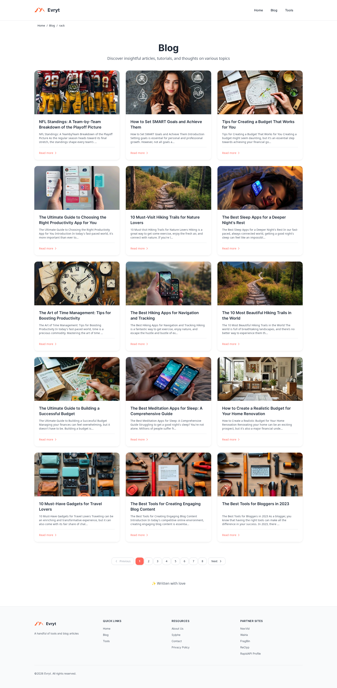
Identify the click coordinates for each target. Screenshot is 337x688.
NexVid (245, 628)
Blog (274, 10)
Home (258, 10)
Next (214, 561)
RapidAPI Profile (250, 653)
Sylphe (176, 634)
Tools (289, 10)
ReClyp (244, 647)
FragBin (245, 641)
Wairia (244, 634)
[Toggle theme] (301, 11)
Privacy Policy (181, 647)
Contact (177, 641)
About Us (177, 628)
